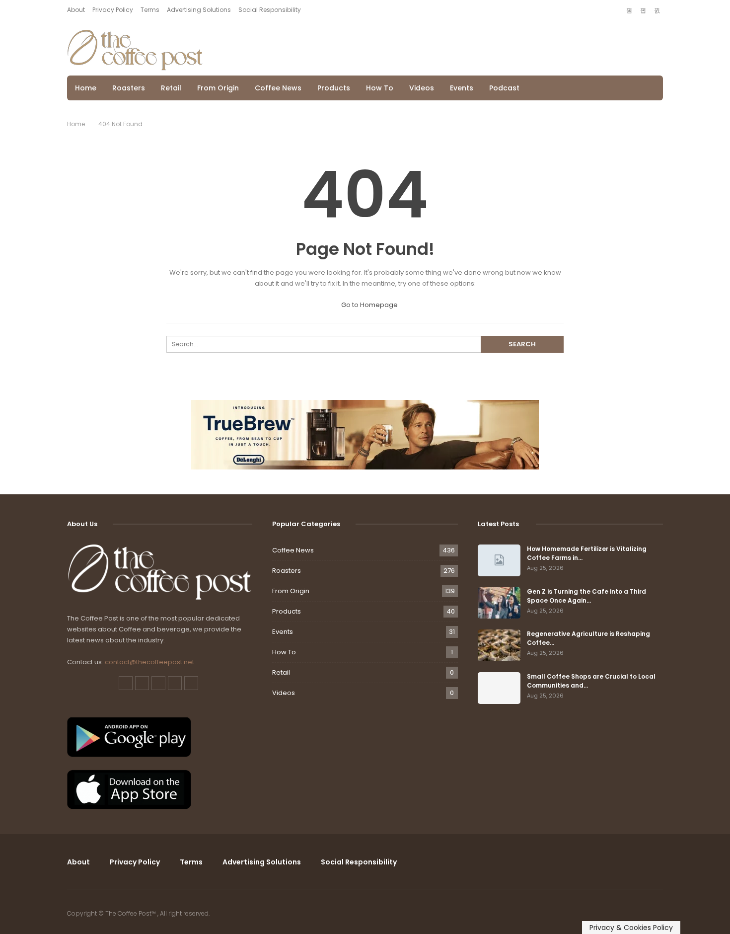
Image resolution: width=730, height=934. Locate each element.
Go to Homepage (369, 305)
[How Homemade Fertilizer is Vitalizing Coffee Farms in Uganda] (499, 560)
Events (461, 88)
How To (379, 88)
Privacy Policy (112, 9)
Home (85, 88)
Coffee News (278, 88)
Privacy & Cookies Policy (631, 928)
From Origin (218, 88)
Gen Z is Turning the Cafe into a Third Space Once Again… (586, 596)
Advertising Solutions (199, 9)
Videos (421, 88)
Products (333, 88)
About (76, 9)
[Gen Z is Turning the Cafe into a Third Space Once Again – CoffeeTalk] (499, 603)
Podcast (504, 88)
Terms (150, 9)
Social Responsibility (269, 9)
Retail (171, 88)
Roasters (128, 88)
